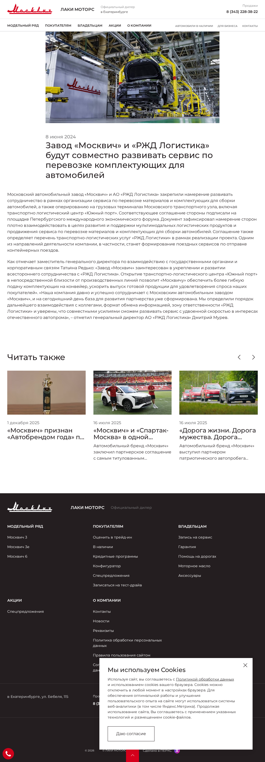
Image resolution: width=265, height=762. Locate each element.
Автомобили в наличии (194, 26)
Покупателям (58, 25)
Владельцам (90, 25)
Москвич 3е (18, 546)
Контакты (250, 26)
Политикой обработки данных (205, 679)
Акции (115, 25)
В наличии (103, 546)
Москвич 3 (17, 537)
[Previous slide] (239, 357)
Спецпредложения (111, 575)
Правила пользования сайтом (121, 655)
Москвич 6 (17, 556)
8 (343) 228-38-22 (242, 11)
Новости (101, 621)
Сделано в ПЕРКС (157, 750)
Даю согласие (131, 733)
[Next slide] (253, 357)
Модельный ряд (23, 25)
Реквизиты (103, 630)
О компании (139, 25)
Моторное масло (194, 566)
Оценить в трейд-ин (112, 537)
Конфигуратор (107, 566)
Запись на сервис (195, 537)
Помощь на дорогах (197, 556)
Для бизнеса (228, 26)
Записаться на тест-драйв (117, 585)
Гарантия (187, 546)
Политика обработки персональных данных (127, 643)
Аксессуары (189, 575)
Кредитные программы (115, 556)
